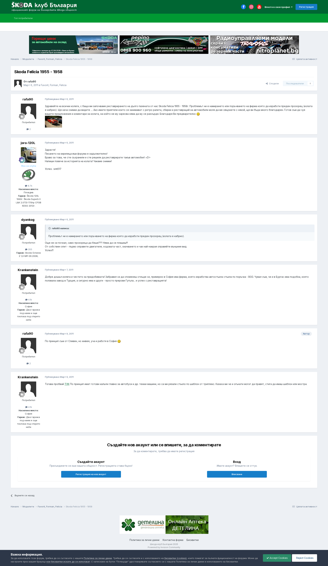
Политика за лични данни (144, 539)
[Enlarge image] (198, 113)
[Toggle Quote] (49, 228)
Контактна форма (173, 539)
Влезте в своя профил (278, 7)
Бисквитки (193, 539)
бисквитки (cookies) (175, 558)
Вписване (237, 474)
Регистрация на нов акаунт (91, 474)
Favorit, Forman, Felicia (53, 85)
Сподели (273, 83)
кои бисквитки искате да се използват (68, 561)
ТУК (67, 384)
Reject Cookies (304, 557)
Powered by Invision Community (164, 547)
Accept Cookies (278, 557)
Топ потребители (23, 18)
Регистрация (306, 6)
